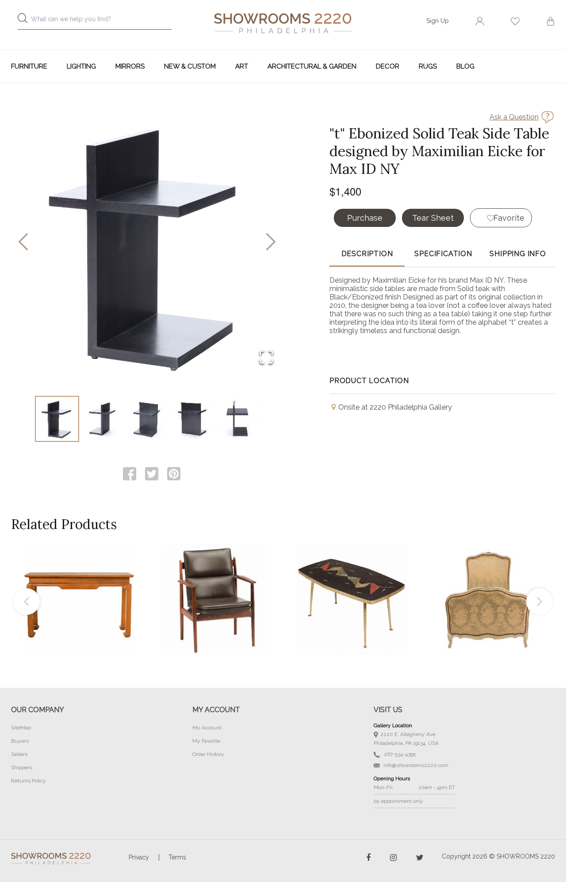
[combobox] (101, 21)
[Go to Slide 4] (192, 419)
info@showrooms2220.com (415, 765)
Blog (465, 66)
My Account (207, 728)
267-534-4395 (399, 754)
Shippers (21, 767)
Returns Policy (28, 781)
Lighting (81, 66)
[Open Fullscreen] (266, 357)
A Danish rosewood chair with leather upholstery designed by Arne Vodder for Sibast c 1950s (215, 579)
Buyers (20, 741)
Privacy (139, 857)
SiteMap (21, 728)
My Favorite (206, 741)
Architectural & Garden (312, 66)
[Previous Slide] (23, 242)
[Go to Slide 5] (237, 419)
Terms (177, 857)
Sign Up (437, 20)
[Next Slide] (271, 242)
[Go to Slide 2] (102, 419)
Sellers (19, 754)
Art (241, 66)
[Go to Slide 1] (57, 419)
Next (539, 601)
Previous (26, 601)
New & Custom (190, 66)
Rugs (428, 66)
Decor (387, 66)
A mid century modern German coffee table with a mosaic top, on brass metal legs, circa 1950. (352, 579)
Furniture (29, 66)
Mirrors (130, 66)
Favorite (508, 217)
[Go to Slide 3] (147, 419)
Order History (208, 754)
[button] (147, 242)
